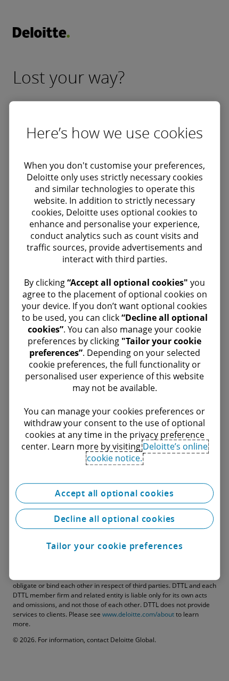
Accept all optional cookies (114, 493)
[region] (114, 340)
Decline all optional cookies (114, 519)
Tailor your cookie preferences (114, 546)
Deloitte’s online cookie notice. (147, 452)
